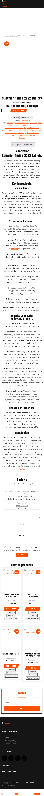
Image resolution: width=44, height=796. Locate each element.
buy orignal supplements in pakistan (24, 130)
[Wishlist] (35, 791)
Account (15, 794)
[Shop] (2, 791)
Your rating (22, 503)
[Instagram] (4, 758)
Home (7, 36)
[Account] (13, 791)
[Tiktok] (18, 758)
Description (16, 145)
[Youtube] (11, 758)
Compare (15, 117)
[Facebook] (24, 758)
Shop (3, 794)
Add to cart (18, 110)
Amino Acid (14, 36)
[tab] (17, 144)
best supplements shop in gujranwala (22, 123)
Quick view (11, 615)
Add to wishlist (26, 117)
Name (22, 524)
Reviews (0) (28, 145)
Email (22, 535)
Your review (22, 508)
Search (22, 708)
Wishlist (37, 794)
